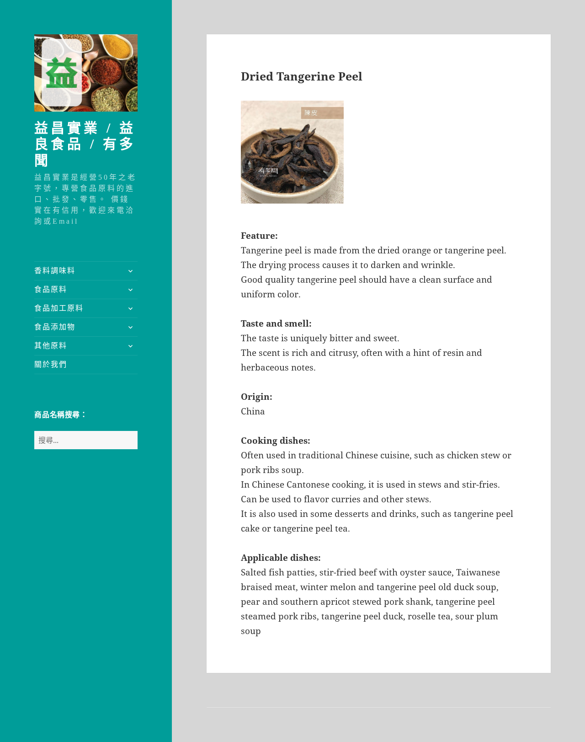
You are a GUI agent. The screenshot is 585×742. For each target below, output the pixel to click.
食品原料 (50, 289)
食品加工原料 (59, 308)
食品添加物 (54, 327)
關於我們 (50, 364)
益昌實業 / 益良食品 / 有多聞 (85, 144)
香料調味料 (54, 270)
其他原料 (50, 345)
